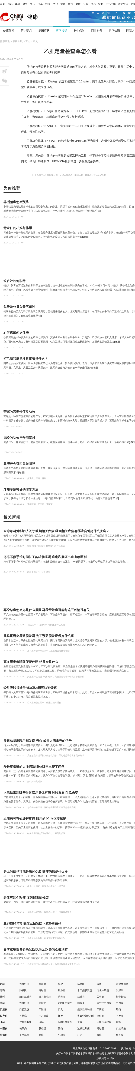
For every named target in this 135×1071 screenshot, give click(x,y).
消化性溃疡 (103, 990)
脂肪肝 (61, 990)
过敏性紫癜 (122, 984)
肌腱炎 (81, 996)
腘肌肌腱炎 (25, 996)
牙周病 (100, 1009)
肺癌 (41, 1034)
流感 (41, 1022)
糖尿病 (42, 984)
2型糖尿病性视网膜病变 (71, 1003)
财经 (25, 3)
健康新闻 (8, 30)
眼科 (2, 1003)
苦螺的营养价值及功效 (19, 411)
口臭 (60, 1009)
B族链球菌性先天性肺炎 (71, 1022)
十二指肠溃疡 (84, 990)
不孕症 (119, 1015)
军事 (17, 3)
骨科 (2, 996)
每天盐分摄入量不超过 (19, 307)
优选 (93, 3)
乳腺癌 (119, 990)
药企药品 (26, 30)
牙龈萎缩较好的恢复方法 (21, 489)
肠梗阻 (81, 984)
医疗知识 (114, 30)
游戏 (47, 3)
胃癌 (99, 1034)
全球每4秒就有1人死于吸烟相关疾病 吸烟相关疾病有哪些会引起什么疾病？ (56, 531)
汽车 (40, 3)
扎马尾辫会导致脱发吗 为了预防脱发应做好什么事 (39, 636)
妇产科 (3, 1015)
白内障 (119, 1003)
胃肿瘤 (119, 1034)
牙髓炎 (42, 1009)
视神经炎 (24, 984)
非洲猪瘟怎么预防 (16, 202)
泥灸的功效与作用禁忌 (19, 437)
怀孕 (60, 1015)
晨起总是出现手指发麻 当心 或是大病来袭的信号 (38, 740)
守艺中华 (111, 3)
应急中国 (123, 3)
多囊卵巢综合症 (86, 1015)
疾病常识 (61, 30)
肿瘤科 (3, 1034)
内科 (2, 984)
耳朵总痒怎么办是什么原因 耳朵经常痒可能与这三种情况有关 (47, 610)
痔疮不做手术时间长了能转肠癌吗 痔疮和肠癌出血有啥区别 (45, 557)
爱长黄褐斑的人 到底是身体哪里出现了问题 (34, 766)
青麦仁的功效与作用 (18, 228)
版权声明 (111, 1053)
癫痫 (118, 1022)
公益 (85, 3)
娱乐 (32, 3)
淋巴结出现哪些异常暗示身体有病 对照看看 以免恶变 (41, 792)
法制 (100, 3)
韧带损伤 (121, 996)
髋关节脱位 (45, 996)
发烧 (79, 1022)
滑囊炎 (61, 996)
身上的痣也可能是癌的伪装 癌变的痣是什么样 (36, 871)
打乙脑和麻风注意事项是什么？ (26, 358)
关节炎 (100, 996)
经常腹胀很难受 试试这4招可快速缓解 (30, 688)
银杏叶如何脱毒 (15, 281)
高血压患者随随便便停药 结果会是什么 (31, 662)
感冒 (60, 984)
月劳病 (23, 1015)
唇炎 (118, 1009)
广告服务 (76, 1053)
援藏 (62, 3)
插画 (70, 3)
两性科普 (96, 30)
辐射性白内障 (104, 1003)
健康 (78, 3)
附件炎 (100, 1015)
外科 (2, 990)
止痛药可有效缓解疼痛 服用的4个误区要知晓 (35, 818)
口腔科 (3, 1009)
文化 (55, 3)
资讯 (10, 3)
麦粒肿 (42, 1003)
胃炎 (99, 984)
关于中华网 (62, 1053)
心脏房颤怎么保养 (16, 333)
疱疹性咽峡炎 (84, 1009)
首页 (2, 3)
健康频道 (5, 41)
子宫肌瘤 (44, 1015)
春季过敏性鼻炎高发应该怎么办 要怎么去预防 (36, 949)
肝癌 (79, 1034)
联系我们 (87, 1053)
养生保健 (79, 30)
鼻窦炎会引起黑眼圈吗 (19, 463)
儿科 (2, 1022)
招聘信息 (99, 1053)
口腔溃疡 (24, 1009)
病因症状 (44, 30)
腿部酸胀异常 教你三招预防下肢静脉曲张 (32, 923)
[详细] (98, 210)
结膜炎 (81, 1003)
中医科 (3, 1028)
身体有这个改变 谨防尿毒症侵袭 (26, 897)
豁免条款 (123, 1053)
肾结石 (42, 990)
